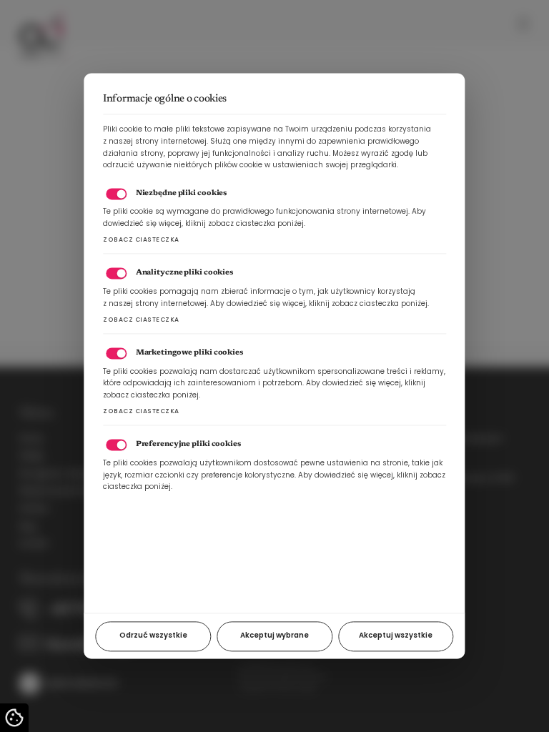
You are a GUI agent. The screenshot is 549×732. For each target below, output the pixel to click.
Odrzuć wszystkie (153, 635)
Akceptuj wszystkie (395, 635)
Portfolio (34, 508)
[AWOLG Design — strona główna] (43, 22)
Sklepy (31, 455)
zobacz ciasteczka (141, 240)
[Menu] (523, 23)
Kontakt (34, 543)
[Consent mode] (14, 717)
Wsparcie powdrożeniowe (67, 490)
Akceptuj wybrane (274, 635)
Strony (31, 438)
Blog (27, 526)
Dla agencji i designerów (65, 473)
